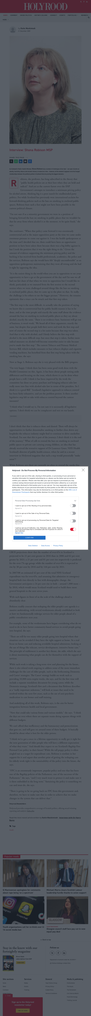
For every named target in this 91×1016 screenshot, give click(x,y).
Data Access (45, 545)
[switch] (73, 505)
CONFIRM (29, 537)
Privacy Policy (58, 545)
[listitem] (45, 501)
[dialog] (45, 508)
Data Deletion (33, 545)
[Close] (84, 471)
